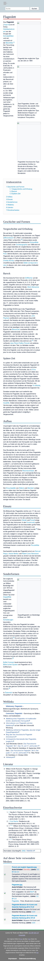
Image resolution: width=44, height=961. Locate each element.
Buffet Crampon (8, 662)
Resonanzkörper (28, 470)
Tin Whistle (36, 385)
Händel (24, 520)
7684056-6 (30, 851)
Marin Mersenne (33, 287)
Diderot (21, 488)
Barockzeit (16, 329)
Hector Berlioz (13, 553)
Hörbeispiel (10, 757)
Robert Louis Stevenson (30, 553)
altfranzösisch (8, 237)
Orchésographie (21, 244)
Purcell (32, 520)
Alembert (30, 488)
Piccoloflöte (35, 545)
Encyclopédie (11, 488)
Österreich (8, 692)
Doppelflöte (7, 597)
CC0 (33, 912)
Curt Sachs (14, 821)
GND (23, 851)
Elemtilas (27, 869)
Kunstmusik (30, 522)
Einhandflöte (34, 242)
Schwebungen (8, 619)
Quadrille (6, 403)
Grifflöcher (28, 278)
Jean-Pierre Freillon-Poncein (20, 343)
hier (21, 939)
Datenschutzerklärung (27, 958)
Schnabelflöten (8, 36)
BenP (32, 892)
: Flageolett (14, 713)
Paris (5, 253)
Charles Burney (8, 260)
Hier (29, 939)
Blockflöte (9, 43)
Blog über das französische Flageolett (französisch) (19, 735)
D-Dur (34, 369)
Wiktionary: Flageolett (14, 706)
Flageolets (15, 901)
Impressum (12, 958)
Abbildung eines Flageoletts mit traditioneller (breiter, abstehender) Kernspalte (21, 719)
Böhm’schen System (10, 664)
